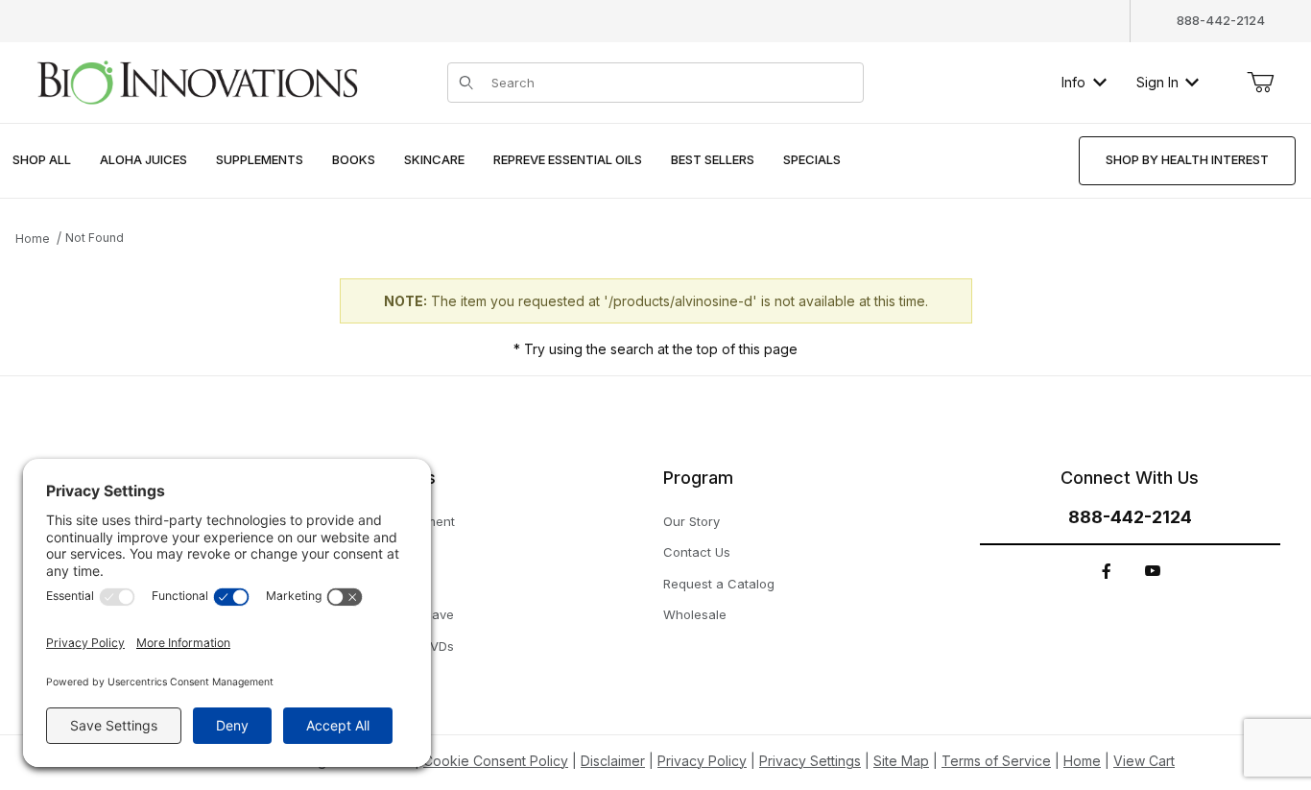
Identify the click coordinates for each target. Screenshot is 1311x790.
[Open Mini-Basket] (1260, 82)
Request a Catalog (719, 583)
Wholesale (695, 614)
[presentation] (143, 161)
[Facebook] (1106, 571)
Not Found (94, 237)
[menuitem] (41, 161)
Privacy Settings (810, 761)
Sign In (1157, 82)
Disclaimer (613, 761)
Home (32, 238)
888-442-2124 (1221, 20)
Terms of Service (996, 761)
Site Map (901, 761)
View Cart (1144, 761)
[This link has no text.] (197, 80)
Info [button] (1073, 82)
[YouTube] (1152, 571)
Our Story (691, 521)
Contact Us (696, 552)
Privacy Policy (702, 761)
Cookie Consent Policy (495, 761)
